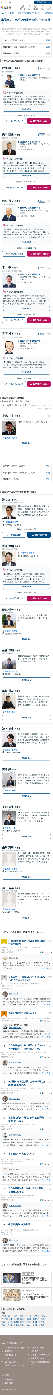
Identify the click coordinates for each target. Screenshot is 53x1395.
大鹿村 (41, 1325)
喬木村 (28, 1325)
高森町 (16, 1322)
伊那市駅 (24, 556)
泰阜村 (22, 1325)
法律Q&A (9, 1351)
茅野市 (36, 1316)
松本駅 (8, 525)
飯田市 (10, 1316)
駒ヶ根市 (29, 1316)
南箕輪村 (36, 1319)
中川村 (43, 1319)
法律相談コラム (11, 1355)
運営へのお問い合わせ (14, 1365)
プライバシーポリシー (40, 1355)
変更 (48, 40)
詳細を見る (26, 443)
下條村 (3, 1325)
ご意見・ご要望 (37, 1347)
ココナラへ (7, 2)
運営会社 (9, 1379)
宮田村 (3, 1322)
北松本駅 (9, 871)
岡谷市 (14, 631)
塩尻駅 (8, 752)
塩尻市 (14, 750)
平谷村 (35, 1322)
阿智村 (28, 1322)
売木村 (10, 1325)
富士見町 (4, 1319)
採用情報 (9, 1383)
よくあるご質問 (11, 1362)
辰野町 (16, 1319)
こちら (48, 405)
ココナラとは (11, 1358)
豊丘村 (35, 1325)
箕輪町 (22, 1319)
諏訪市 (23, 75)
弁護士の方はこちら (42, 2)
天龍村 (16, 1325)
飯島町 (28, 1319)
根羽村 (41, 1322)
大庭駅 (8, 912)
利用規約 (34, 1351)
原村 (11, 1319)
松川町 (10, 1322)
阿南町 (22, 1322)
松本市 (15, 522)
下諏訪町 (44, 1316)
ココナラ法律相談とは (14, 1347)
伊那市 (31, 553)
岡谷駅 (8, 634)
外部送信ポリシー (38, 1358)
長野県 (7, 438)
